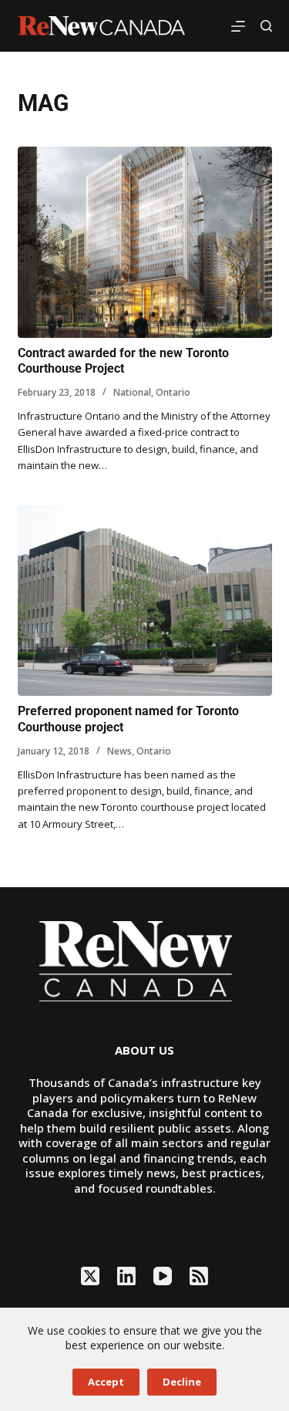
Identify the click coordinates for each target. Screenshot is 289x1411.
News (119, 751)
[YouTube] (162, 1276)
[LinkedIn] (126, 1276)
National (132, 392)
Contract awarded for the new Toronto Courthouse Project (123, 361)
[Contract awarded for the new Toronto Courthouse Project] (145, 242)
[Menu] (238, 26)
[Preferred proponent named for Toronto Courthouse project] (145, 601)
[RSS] (199, 1276)
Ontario (173, 392)
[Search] (266, 26)
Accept (106, 1382)
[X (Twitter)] (90, 1276)
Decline (182, 1382)
